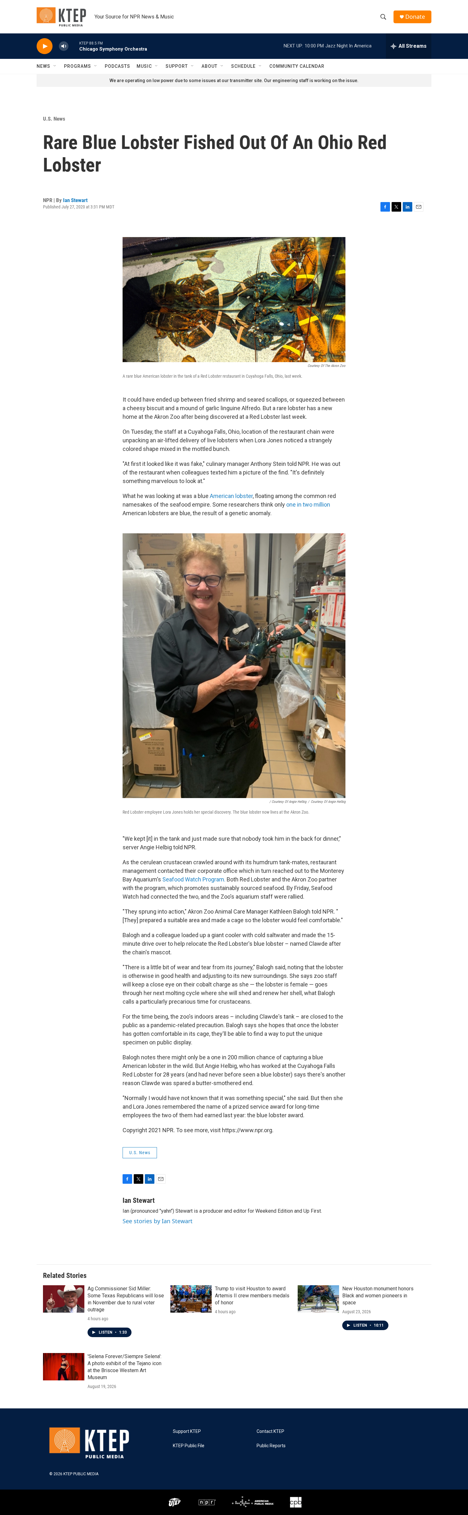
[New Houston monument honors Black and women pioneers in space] (318, 1299)
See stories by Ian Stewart (158, 1221)
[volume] (63, 46)
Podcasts (117, 66)
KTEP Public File (188, 1445)
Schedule (243, 66)
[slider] (74, 46)
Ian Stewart (75, 200)
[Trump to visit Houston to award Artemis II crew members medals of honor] (191, 1299)
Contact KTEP (270, 1431)
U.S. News (54, 119)
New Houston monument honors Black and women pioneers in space (378, 1296)
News (43, 66)
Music (144, 66)
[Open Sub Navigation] (55, 66)
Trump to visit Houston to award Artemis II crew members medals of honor (252, 1296)
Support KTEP (187, 1431)
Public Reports (271, 1445)
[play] (44, 46)
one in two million (308, 504)
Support (177, 66)
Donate (415, 16)
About (209, 66)
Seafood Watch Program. (193, 879)
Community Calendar (296, 66)
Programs (77, 66)
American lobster (231, 496)
